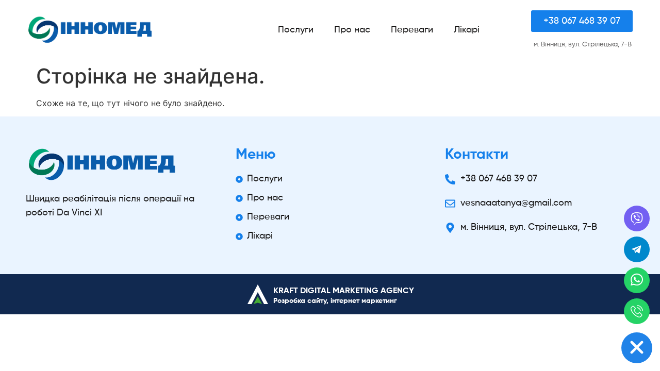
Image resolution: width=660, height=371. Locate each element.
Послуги (296, 30)
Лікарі (467, 30)
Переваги (412, 30)
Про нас (352, 30)
